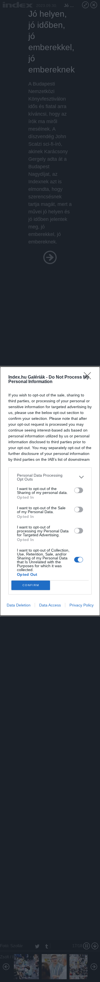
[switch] (78, 490)
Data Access (50, 605)
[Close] (89, 377)
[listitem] (50, 477)
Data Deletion (19, 605)
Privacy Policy (81, 605)
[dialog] (50, 491)
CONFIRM (30, 585)
